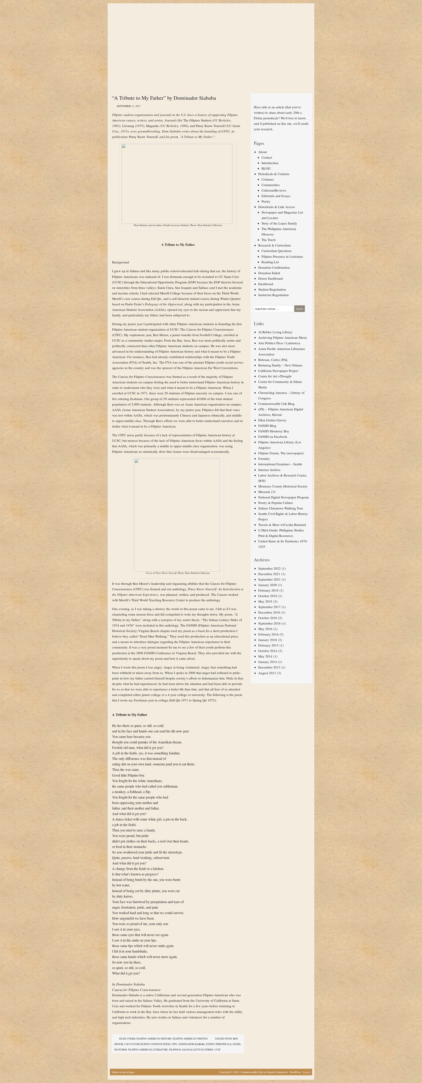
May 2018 (265, 601)
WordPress (295, 1072)
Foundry (264, 458)
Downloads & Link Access (276, 207)
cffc (174, 1044)
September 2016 (269, 623)
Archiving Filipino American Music (282, 337)
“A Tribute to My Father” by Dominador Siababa (164, 97)
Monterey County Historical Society (282, 486)
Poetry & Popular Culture (275, 502)
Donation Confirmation (274, 267)
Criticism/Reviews (274, 190)
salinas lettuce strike (197, 1049)
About (262, 152)
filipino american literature (148, 1049)
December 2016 (269, 612)
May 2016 (265, 629)
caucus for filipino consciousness (147, 1044)
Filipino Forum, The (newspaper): (281, 453)
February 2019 (268, 590)
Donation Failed (269, 273)
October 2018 (267, 596)
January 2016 (267, 639)
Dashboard (265, 284)
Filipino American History (153, 1038)
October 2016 (267, 618)
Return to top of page (123, 1072)
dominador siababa (192, 1044)
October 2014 (267, 650)
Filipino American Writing (190, 1038)
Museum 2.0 (266, 491)
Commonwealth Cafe (252, 1072)
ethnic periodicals (218, 1044)
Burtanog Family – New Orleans (280, 365)
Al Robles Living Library (275, 332)
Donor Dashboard (270, 278)
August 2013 (267, 673)
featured (120, 1049)
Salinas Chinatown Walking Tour (280, 508)
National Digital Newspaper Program (283, 497)
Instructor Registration (273, 295)
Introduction (270, 163)
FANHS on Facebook (272, 436)
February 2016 (268, 634)
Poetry (266, 201)
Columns (268, 179)
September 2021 (269, 579)
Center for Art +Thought (274, 376)
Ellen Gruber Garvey (272, 420)
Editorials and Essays (276, 196)
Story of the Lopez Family (279, 223)
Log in (306, 1072)
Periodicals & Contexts (273, 174)
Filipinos (175, 1049)
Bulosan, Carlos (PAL (273, 359)
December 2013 (269, 667)
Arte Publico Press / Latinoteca (279, 343)
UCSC (218, 1049)
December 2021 (269, 574)
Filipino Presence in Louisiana (282, 256)
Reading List (270, 262)
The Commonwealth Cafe (209, 19)
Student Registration (272, 289)
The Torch (269, 239)
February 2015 (268, 645)
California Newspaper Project (278, 370)
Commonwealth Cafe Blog (276, 403)
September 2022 (269, 568)
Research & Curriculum (274, 245)
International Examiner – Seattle (280, 464)
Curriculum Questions (277, 250)
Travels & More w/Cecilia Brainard (282, 524)
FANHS (236, 1044)
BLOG (266, 168)
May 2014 (265, 656)
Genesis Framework (277, 1072)
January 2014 (267, 661)
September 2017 (269, 607)
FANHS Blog (267, 425)
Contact (267, 157)
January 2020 (267, 585)
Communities (271, 185)
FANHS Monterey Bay (273, 431)
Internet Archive (269, 469)
